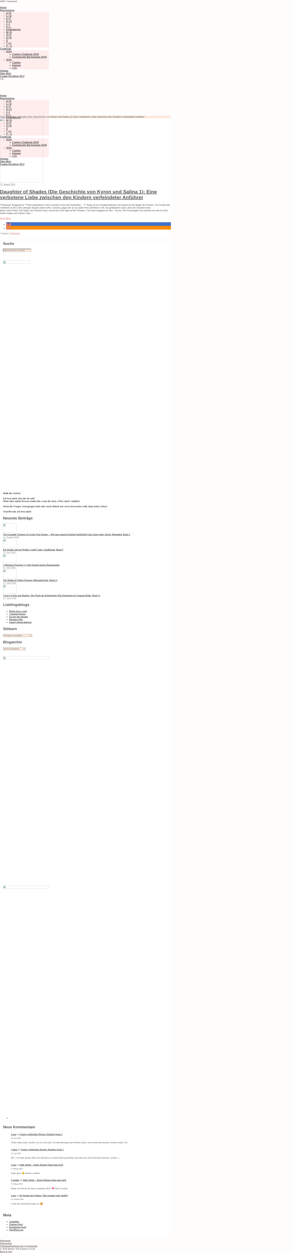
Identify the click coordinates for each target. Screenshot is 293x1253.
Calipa (14, 1149)
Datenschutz (6, 1243)
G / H (9, 21)
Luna (13, 1134)
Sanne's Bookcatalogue (20, 622)
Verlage (4, 70)
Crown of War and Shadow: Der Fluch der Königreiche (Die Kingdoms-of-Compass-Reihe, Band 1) (51, 595)
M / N (9, 32)
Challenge (5, 48)
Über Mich (5, 73)
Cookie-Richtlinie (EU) (12, 76)
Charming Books (17, 614)
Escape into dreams (18, 616)
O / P (8, 35)
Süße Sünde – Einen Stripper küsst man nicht (41, 1165)
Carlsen (16, 62)
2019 (9, 51)
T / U (8, 43)
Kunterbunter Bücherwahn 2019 (29, 57)
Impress (16, 65)
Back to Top (6, 1251)
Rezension (15, 233)
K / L (8, 26)
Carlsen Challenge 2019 (25, 54)
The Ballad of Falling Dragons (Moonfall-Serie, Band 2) (30, 580)
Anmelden (14, 1221)
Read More (5, 218)
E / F (8, 18)
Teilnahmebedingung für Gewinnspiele (19, 1246)
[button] (8, 224)
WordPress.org (16, 1230)
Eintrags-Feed (16, 1224)
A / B (8, 13)
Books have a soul (18, 611)
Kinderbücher (13, 29)
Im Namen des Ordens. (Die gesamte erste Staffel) (44, 1195)
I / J (8, 24)
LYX (14, 68)
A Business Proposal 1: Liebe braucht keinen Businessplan (31, 565)
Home (3, 7)
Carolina (15, 1180)
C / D (9, 16)
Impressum (5, 1240)
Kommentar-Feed (17, 1227)
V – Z (9, 46)
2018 (9, 59)
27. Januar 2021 (7, 184)
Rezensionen (7, 10)
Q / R (9, 37)
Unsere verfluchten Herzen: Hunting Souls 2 (41, 1134)
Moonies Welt (16, 619)
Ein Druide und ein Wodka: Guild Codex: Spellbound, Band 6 (33, 549)
